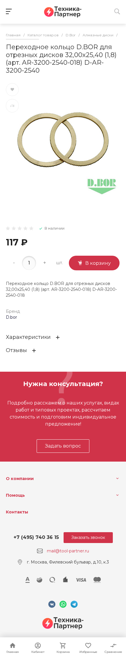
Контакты (17, 512)
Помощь (15, 495)
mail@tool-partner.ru (68, 551)
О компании (20, 478)
